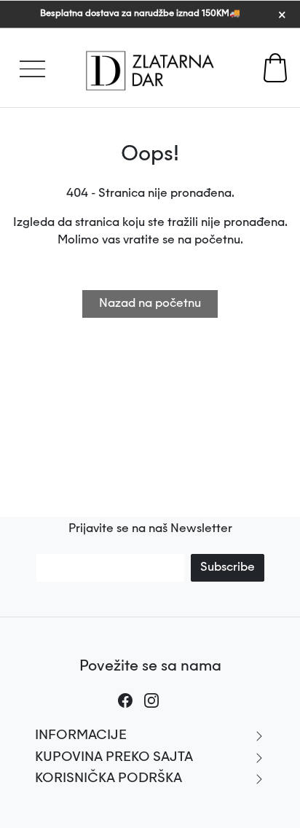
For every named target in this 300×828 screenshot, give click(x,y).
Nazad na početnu (150, 304)
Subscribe (227, 568)
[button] (27, 58)
